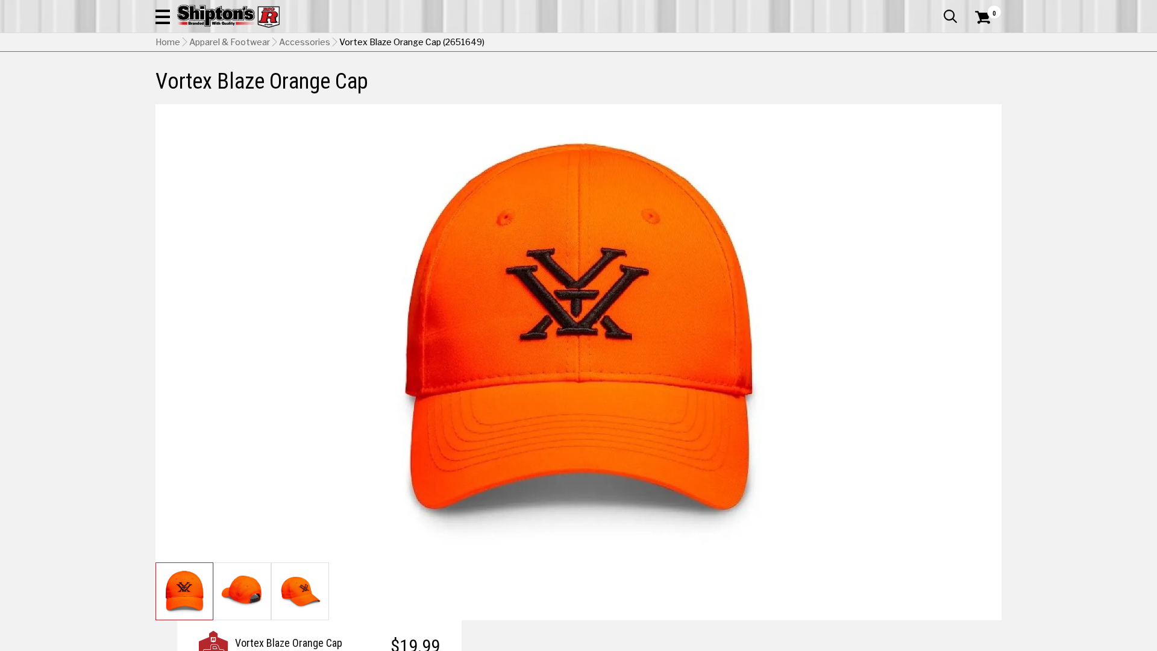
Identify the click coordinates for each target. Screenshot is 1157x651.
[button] (162, 16)
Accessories (304, 42)
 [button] (950, 16)
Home (167, 42)
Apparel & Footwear (229, 42)
